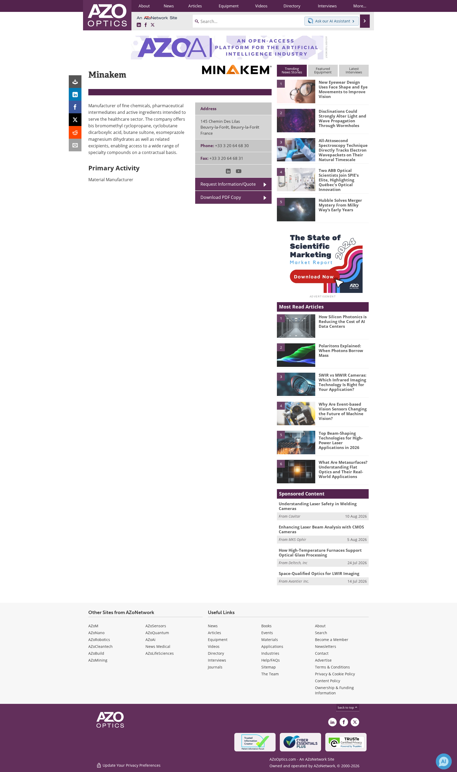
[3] (296, 149)
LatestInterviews (354, 70)
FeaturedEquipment (323, 70)
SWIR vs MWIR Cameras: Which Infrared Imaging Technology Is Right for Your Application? (342, 382)
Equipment (217, 639)
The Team (270, 673)
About (320, 625)
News (213, 625)
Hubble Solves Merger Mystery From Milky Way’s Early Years (340, 205)
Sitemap (268, 667)
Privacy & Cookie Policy (335, 673)
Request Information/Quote (228, 184)
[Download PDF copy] (75, 81)
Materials (269, 639)
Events (267, 632)
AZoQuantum (157, 632)
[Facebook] (75, 107)
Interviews (217, 660)
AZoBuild (96, 653)
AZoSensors (155, 625)
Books (266, 625)
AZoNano (96, 632)
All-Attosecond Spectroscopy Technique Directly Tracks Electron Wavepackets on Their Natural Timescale (343, 150)
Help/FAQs (270, 660)
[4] (296, 179)
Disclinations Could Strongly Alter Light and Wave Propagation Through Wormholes (342, 118)
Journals (215, 667)
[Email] (75, 145)
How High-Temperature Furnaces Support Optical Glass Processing (320, 553)
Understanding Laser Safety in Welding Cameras (318, 506)
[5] (296, 209)
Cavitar (294, 516)
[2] (296, 120)
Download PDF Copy (220, 197)
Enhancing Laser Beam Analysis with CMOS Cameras (321, 529)
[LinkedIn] (75, 94)
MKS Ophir (297, 539)
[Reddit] (75, 132)
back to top (346, 707)
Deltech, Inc (298, 562)
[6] (296, 471)
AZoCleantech (100, 646)
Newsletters (325, 646)
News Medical (157, 646)
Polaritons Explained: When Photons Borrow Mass (341, 350)
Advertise (323, 660)
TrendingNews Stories (292, 70)
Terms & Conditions (332, 667)
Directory (216, 653)
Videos (214, 646)
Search (321, 632)
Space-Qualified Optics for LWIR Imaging (319, 573)
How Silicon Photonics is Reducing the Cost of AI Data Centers (343, 321)
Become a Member (331, 639)
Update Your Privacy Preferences (131, 765)
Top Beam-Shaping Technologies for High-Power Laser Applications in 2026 (341, 440)
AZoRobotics (99, 639)
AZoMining (97, 660)
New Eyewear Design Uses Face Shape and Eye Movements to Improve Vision (343, 89)
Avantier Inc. (299, 581)
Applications (272, 646)
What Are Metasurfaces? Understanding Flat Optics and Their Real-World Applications (343, 469)
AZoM (93, 625)
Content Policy (327, 680)
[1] (296, 91)
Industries (270, 653)
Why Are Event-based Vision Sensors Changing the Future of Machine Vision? (343, 411)
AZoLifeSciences (159, 653)
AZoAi (150, 639)
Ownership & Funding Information (334, 690)
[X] (75, 119)
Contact (321, 653)
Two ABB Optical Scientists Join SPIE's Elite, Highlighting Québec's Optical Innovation (339, 180)
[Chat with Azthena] (444, 761)
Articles (214, 632)
